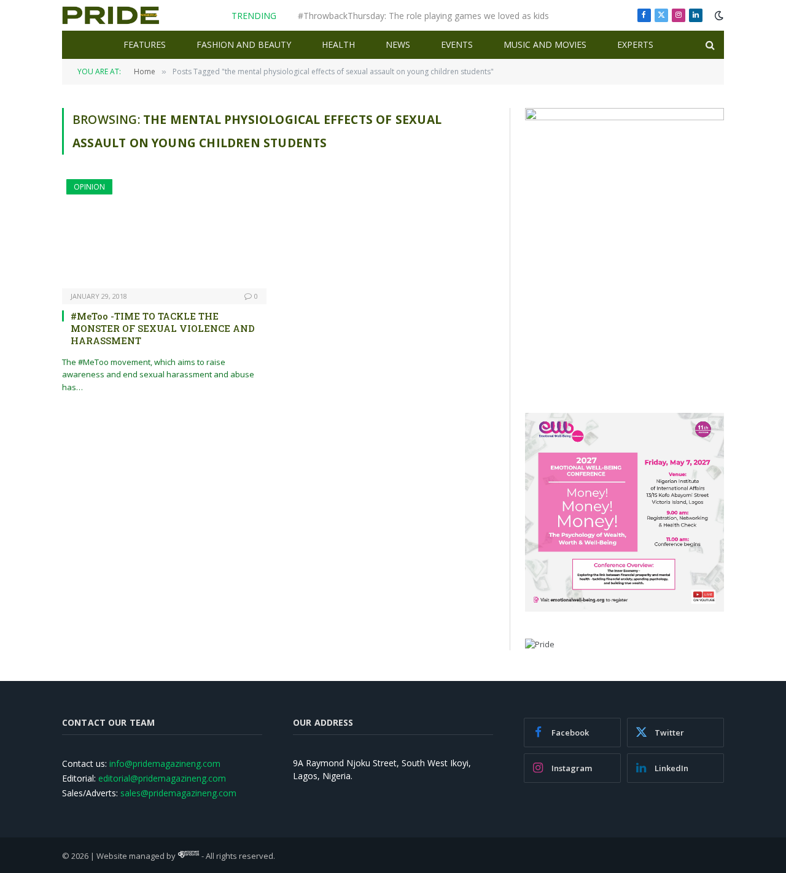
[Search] (709, 45)
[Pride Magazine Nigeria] (111, 15)
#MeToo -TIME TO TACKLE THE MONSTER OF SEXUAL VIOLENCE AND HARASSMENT (163, 328)
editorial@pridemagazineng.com (162, 778)
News (398, 44)
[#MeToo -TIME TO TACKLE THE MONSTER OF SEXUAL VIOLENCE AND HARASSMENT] (164, 233)
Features (144, 44)
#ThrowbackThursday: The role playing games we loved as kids (423, 15)
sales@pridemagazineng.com (178, 793)
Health (338, 44)
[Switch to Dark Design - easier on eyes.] (718, 15)
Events (457, 44)
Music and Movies (545, 44)
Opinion (89, 187)
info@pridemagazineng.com (164, 763)
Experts (635, 44)
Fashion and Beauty (243, 44)
